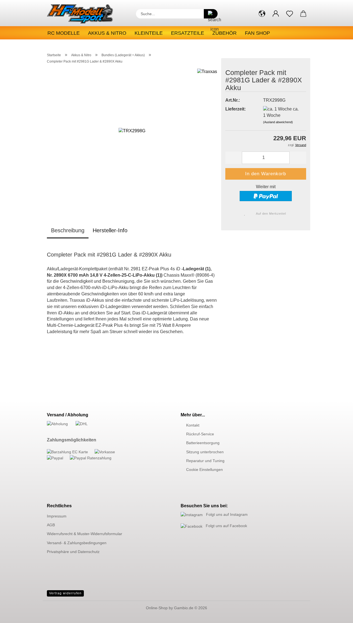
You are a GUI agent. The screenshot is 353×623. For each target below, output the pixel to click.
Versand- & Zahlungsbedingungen (76, 543)
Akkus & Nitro (107, 33)
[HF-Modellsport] (86, 13)
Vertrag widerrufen (65, 593)
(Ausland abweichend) (278, 122)
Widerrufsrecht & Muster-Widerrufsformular (84, 534)
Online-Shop (157, 608)
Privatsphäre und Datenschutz (73, 551)
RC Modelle (63, 33)
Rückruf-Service (200, 434)
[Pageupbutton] (338, 614)
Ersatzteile (187, 33)
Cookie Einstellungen (204, 469)
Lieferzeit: (235, 109)
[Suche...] (211, 13)
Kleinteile (149, 33)
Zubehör (224, 33)
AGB (51, 525)
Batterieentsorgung (203, 443)
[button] (262, 13)
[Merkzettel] (289, 13)
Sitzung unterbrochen (205, 452)
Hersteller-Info (110, 230)
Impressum (56, 516)
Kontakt (192, 425)
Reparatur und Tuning (205, 461)
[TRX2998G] (132, 137)
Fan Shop (257, 33)
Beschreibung (67, 230)
